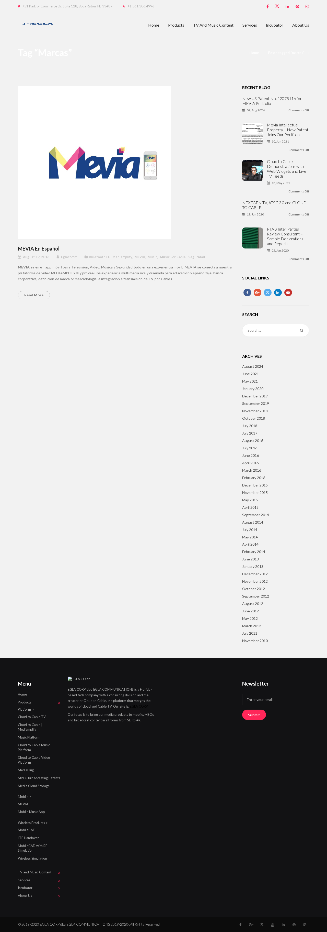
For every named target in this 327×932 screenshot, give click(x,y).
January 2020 (252, 388)
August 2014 (252, 522)
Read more (34, 295)
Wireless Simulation (32, 858)
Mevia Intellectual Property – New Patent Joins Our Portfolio (287, 129)
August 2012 (252, 603)
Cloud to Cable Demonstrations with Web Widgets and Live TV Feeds (286, 168)
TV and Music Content (213, 25)
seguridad (196, 257)
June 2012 (250, 611)
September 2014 (255, 515)
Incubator (274, 25)
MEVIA (140, 257)
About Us (300, 25)
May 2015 (250, 500)
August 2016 (252, 440)
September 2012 (255, 596)
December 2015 (255, 485)
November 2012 (255, 581)
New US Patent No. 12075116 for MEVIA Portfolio (272, 101)
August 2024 (252, 366)
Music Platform (29, 737)
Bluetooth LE (99, 257)
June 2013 (250, 559)
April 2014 (250, 544)
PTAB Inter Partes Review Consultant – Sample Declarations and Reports (285, 236)
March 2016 (251, 470)
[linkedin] (287, 6)
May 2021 (250, 381)
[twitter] (277, 6)
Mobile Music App (31, 812)
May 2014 (250, 537)
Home (153, 25)
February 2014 (253, 551)
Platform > (26, 709)
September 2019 (255, 403)
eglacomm (69, 257)
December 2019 (255, 396)
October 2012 (253, 589)
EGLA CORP (139, 706)
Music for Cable (173, 257)
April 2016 (250, 463)
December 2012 (255, 574)
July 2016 (249, 448)
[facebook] (267, 6)
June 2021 (250, 374)
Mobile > (24, 797)
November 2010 (255, 640)
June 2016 (250, 455)
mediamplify (122, 257)
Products (176, 25)
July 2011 (249, 633)
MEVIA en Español (39, 248)
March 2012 (251, 626)
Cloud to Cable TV (32, 717)
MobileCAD (27, 830)
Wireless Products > (33, 823)
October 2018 (253, 418)
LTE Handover (28, 838)
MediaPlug (26, 770)
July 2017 (249, 433)
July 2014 (249, 529)
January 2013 (252, 566)
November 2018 (255, 411)
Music (152, 257)
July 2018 (249, 426)
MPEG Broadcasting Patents (39, 778)
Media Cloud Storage (34, 786)
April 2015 (250, 507)
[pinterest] (297, 6)
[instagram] (307, 6)
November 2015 (255, 492)
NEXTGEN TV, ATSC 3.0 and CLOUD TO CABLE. (274, 205)
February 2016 (253, 477)
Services (249, 25)
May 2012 (250, 618)
